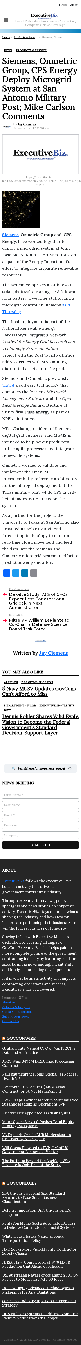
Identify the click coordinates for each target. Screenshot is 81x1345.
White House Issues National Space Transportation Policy (33, 1238)
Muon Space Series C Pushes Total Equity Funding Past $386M (38, 1124)
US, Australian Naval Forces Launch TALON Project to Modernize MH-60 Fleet (40, 1277)
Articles (11, 682)
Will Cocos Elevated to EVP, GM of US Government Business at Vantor (35, 1150)
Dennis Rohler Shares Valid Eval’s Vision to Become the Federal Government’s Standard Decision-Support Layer (40, 724)
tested (8, 385)
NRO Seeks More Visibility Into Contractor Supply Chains (39, 1251)
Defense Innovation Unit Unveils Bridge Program (36, 1212)
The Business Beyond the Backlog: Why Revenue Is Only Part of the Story (36, 1163)
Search (70, 769)
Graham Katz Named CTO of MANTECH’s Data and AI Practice (38, 1050)
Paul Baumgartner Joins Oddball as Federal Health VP (40, 1076)
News (8, 710)
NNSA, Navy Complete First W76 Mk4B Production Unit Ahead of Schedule (36, 1264)
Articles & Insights (16, 1007)
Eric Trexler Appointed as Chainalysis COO (39, 1113)
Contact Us (10, 1021)
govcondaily (22, 1183)
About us (9, 1002)
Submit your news (15, 1016)
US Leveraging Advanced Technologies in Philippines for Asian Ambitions (38, 1290)
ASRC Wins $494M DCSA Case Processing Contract (38, 1063)
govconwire (21, 1038)
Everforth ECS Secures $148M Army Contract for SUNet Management (33, 1089)
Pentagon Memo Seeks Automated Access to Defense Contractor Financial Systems (38, 1225)
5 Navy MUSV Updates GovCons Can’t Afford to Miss (39, 691)
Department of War (37, 682)
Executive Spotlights (56, 705)
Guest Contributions (17, 1012)
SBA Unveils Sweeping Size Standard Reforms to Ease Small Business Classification (33, 1197)
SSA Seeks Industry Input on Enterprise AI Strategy (39, 1303)
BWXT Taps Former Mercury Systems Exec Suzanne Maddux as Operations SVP (40, 1102)
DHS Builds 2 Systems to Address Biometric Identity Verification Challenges (40, 1316)
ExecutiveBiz (13, 881)
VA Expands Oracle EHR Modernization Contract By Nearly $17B (36, 1137)
